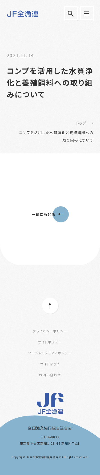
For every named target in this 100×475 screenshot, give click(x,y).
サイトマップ (50, 364)
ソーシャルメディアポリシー (50, 353)
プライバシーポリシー (50, 331)
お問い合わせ (50, 375)
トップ (81, 123)
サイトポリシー (50, 342)
